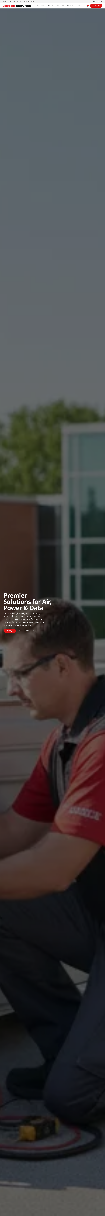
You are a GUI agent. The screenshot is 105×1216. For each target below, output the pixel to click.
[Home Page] (17, 6)
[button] (40, 6)
